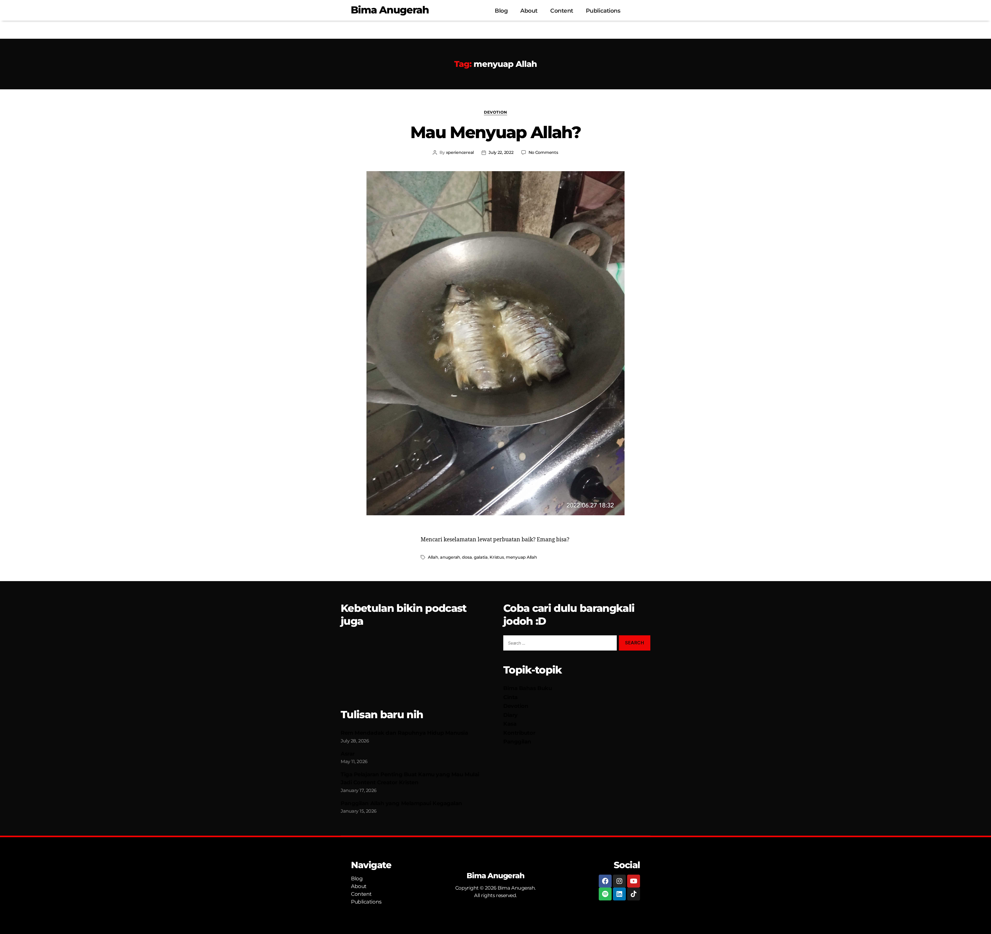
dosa (467, 557)
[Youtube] (633, 881)
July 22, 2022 (501, 152)
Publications (603, 10)
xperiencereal (460, 152)
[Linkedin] (619, 894)
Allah (433, 557)
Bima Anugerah (390, 10)
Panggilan (517, 741)
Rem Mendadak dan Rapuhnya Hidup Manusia (404, 733)
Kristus (497, 557)
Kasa (509, 724)
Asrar (348, 753)
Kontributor (519, 733)
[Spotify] (605, 894)
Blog (501, 10)
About (529, 10)
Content (561, 10)
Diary (510, 715)
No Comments (543, 152)
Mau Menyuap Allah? (495, 132)
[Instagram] (619, 881)
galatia (481, 557)
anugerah (450, 557)
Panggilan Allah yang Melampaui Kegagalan (401, 803)
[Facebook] (605, 881)
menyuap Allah (521, 557)
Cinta (510, 697)
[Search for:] (559, 644)
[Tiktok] (633, 894)
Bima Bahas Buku (527, 688)
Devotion (495, 112)
